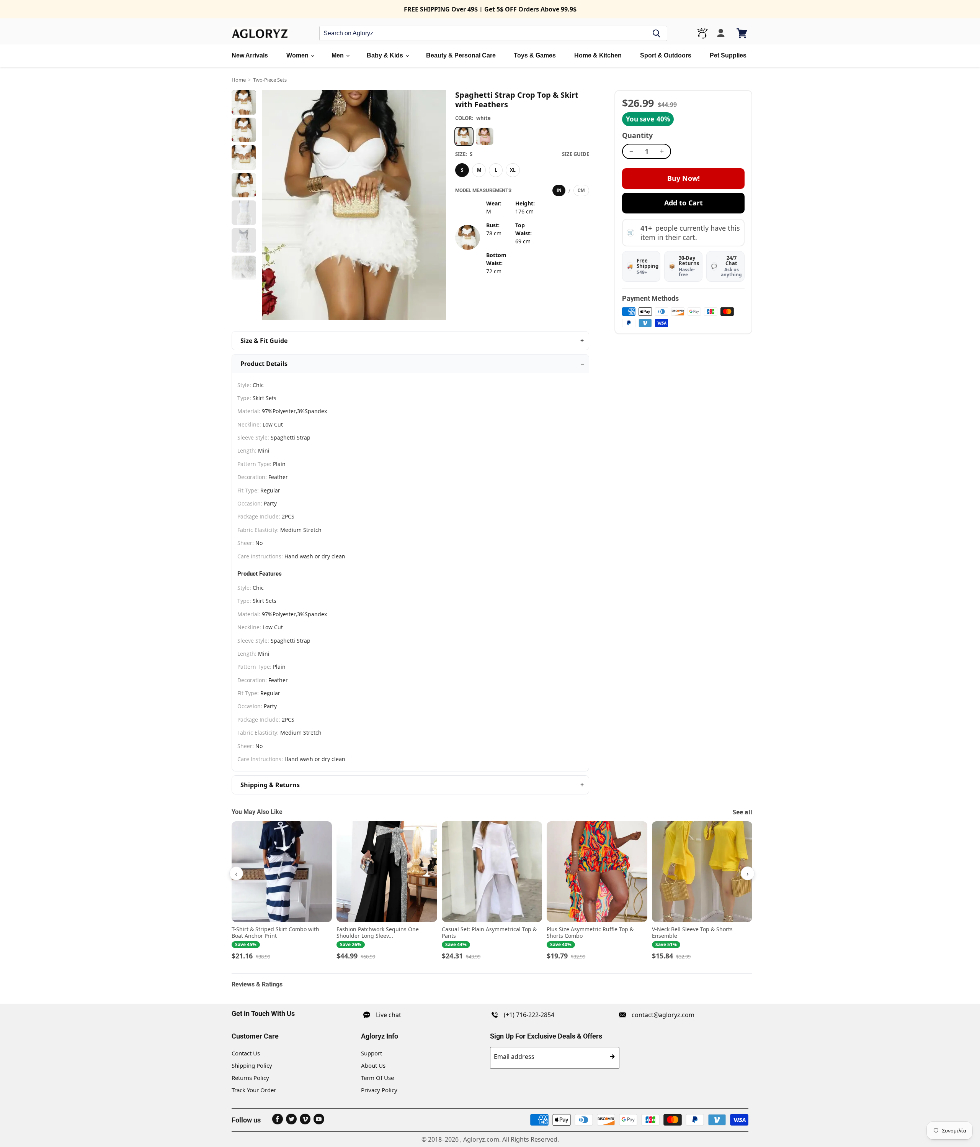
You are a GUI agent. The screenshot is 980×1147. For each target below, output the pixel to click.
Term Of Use (377, 1077)
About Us (373, 1065)
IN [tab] (559, 190)
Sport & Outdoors (665, 55)
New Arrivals (250, 55)
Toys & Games (535, 55)
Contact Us (246, 1053)
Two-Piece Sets (270, 79)
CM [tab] (581, 190)
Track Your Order (254, 1090)
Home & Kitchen (598, 55)
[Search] (656, 33)
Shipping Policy (252, 1065)
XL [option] (513, 170)
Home (239, 79)
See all (742, 812)
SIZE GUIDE (575, 154)
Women (298, 55)
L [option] (496, 170)
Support (371, 1053)
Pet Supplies (728, 55)
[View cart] (742, 33)
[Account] (721, 33)
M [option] (479, 170)
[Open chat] (702, 33)
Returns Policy (250, 1077)
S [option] (462, 170)
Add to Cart (683, 202)
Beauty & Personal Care (461, 55)
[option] (464, 136)
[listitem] (282, 891)
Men (338, 55)
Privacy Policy (379, 1090)
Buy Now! (683, 178)
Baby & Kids (386, 55)
